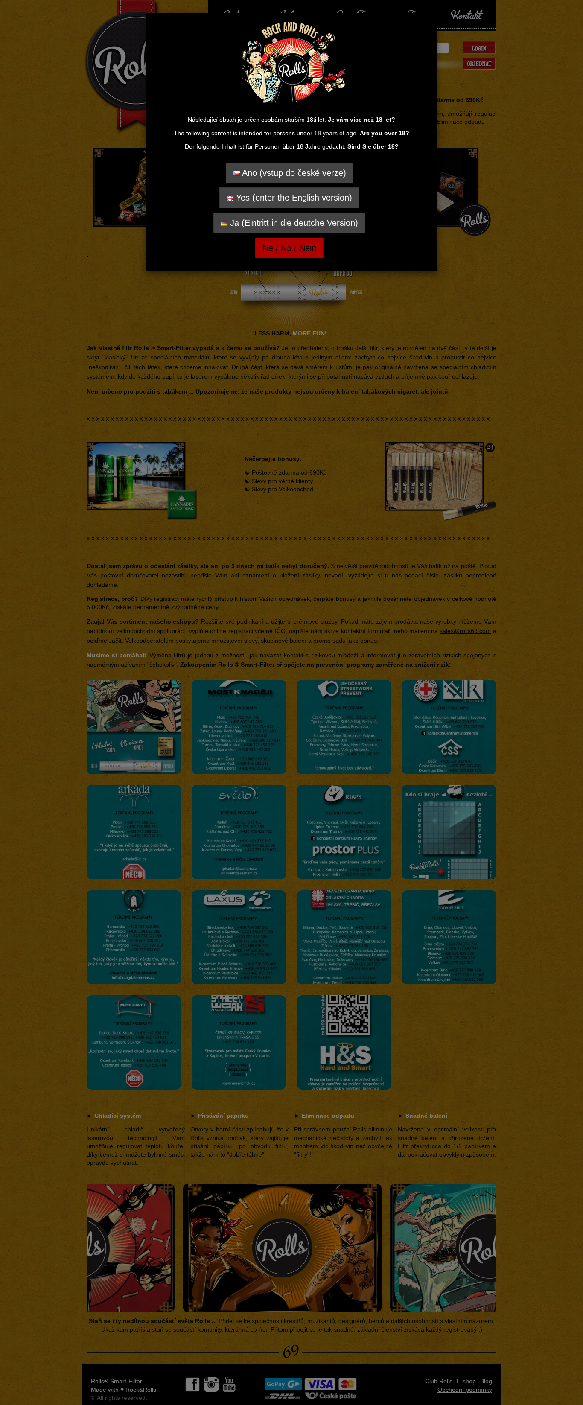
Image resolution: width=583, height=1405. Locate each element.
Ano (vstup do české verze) (293, 173)
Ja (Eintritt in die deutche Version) (292, 222)
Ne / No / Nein (289, 248)
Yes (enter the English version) (292, 197)
